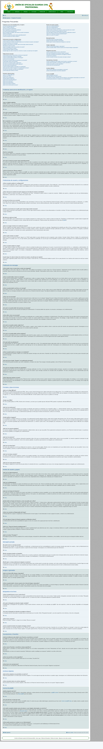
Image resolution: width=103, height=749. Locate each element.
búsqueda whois (23, 710)
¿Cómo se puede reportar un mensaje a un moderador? (14, 66)
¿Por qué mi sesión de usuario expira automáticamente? (14, 35)
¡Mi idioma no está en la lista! (9, 45)
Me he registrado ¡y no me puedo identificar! (12, 29)
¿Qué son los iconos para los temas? (10, 84)
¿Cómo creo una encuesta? (8, 59)
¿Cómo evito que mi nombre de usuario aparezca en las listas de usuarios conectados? (21, 41)
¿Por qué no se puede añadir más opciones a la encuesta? (15, 60)
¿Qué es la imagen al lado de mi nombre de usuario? (14, 47)
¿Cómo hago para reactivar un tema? (10, 70)
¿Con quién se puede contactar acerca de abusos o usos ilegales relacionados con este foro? (65, 77)
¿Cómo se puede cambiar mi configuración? (12, 40)
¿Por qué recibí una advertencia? (10, 65)
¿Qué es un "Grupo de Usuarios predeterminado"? (56, 33)
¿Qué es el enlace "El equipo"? (52, 35)
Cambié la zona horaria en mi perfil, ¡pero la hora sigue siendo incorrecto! (18, 44)
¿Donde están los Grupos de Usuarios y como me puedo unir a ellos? (60, 29)
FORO (62, 11)
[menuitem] (4, 16)
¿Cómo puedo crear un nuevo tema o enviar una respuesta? (15, 55)
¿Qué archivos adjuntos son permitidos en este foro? (57, 69)
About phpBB (21, 693)
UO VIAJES (34, 11)
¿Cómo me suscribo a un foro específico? (54, 63)
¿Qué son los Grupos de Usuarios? (53, 28)
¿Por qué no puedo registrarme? (9, 28)
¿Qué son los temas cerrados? (9, 83)
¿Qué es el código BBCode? (9, 74)
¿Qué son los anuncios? (8, 81)
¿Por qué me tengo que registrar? (10, 26)
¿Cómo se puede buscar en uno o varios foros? (56, 51)
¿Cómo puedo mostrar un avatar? (10, 48)
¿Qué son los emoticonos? (8, 77)
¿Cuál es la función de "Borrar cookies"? (11, 36)
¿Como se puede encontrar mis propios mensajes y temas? (58, 57)
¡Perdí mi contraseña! (7, 33)
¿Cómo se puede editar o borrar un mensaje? (12, 56)
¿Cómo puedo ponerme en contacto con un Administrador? (58, 78)
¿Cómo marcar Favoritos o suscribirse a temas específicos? (58, 62)
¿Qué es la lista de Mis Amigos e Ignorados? (55, 46)
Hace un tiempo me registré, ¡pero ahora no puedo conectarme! (16, 32)
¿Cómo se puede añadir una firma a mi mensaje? (13, 57)
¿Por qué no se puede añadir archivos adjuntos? (13, 64)
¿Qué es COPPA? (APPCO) (8, 27)
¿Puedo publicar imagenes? (8, 78)
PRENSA (25, 11)
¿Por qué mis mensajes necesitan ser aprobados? (13, 69)
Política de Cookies (54, 738)
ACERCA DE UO (52, 11)
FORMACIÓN (42, 11)
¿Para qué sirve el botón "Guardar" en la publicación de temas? (16, 67)
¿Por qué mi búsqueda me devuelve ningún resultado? (57, 53)
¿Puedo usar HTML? (7, 76)
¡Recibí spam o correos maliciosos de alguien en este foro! (58, 41)
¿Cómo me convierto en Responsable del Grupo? (56, 31)
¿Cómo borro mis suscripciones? (53, 65)
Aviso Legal (38, 738)
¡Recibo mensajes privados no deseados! (54, 40)
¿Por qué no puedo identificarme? (10, 31)
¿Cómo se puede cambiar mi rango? (10, 49)
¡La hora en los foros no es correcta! (10, 43)
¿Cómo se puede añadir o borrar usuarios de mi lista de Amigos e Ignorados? (62, 47)
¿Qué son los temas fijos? (8, 82)
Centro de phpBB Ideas (67, 701)
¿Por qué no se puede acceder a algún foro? (12, 62)
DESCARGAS (70, 11)
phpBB (64, 220)
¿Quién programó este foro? (52, 75)
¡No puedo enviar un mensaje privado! (54, 39)
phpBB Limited (55, 692)
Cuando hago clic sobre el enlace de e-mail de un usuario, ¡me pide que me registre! (20, 50)
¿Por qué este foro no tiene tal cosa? (53, 76)
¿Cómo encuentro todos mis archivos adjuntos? (56, 70)
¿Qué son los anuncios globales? (10, 79)
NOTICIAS (17, 11)
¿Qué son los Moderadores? (52, 27)
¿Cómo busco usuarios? (51, 55)
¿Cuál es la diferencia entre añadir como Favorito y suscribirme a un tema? (61, 61)
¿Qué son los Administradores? (52, 26)
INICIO (8, 11)
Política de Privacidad (45, 738)
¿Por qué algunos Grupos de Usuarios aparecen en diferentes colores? (61, 32)
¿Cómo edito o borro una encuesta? (10, 61)
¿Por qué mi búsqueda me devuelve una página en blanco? (58, 54)
